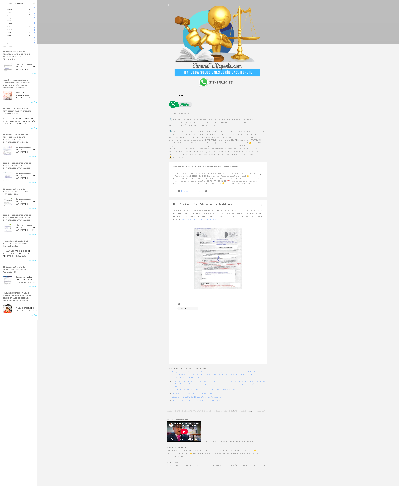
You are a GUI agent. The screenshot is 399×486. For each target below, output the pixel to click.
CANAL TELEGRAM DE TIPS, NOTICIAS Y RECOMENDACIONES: (203, 390)
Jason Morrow (226, 477)
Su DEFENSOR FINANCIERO (186, 378)
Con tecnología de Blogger (219, 473)
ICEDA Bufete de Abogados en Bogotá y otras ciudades (34, 35)
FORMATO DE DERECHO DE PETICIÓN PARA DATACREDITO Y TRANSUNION (17, 111)
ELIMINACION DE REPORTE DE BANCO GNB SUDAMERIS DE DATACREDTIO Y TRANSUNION (17, 217)
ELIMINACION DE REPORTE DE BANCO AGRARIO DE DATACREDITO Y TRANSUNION (17, 165)
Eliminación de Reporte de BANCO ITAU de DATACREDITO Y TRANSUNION (17, 191)
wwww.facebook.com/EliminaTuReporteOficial (200, 219)
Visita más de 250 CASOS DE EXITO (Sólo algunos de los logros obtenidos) (15, 243)
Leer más (32, 74)
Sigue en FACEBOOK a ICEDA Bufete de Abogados (196, 397)
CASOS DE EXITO (187, 308)
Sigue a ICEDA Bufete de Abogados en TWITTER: (196, 400)
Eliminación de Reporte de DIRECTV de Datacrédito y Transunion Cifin (14, 269)
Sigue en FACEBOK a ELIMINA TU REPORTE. (193, 393)
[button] (261, 174)
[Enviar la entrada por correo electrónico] (206, 192)
